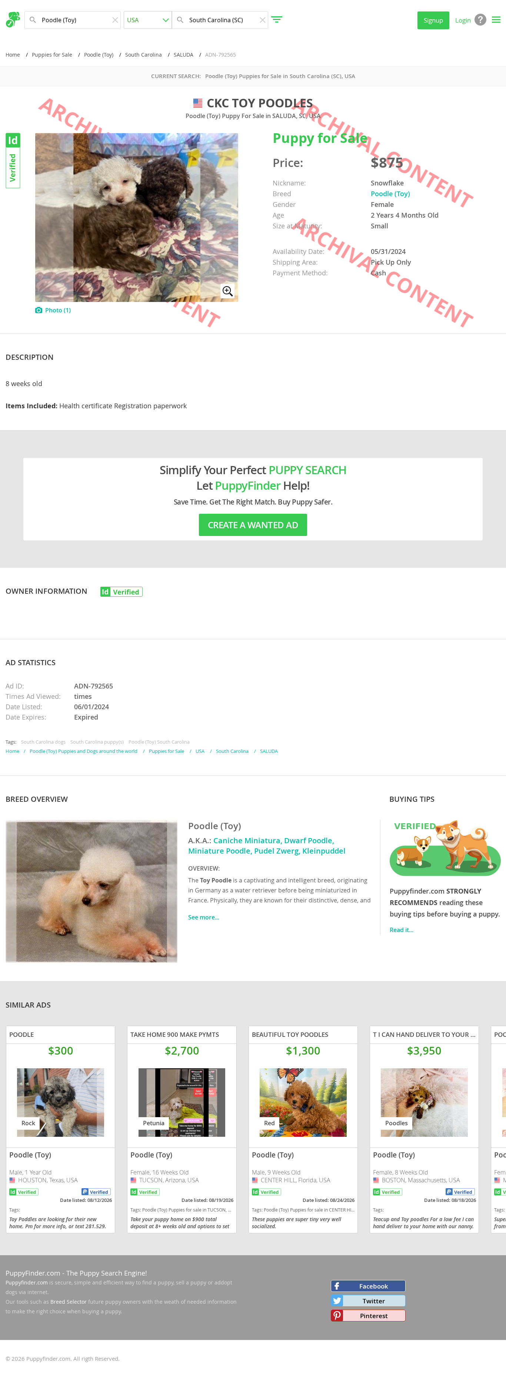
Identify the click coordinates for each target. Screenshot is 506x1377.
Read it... (401, 930)
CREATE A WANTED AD (253, 525)
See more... (203, 917)
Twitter (374, 1301)
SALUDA (183, 54)
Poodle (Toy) (98, 54)
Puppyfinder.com (27, 1282)
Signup (433, 20)
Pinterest (374, 1315)
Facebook (373, 1286)
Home (13, 54)
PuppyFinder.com (33, 1273)
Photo (58, 310)
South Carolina (143, 54)
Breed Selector (68, 1301)
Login (463, 20)
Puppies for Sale (52, 54)
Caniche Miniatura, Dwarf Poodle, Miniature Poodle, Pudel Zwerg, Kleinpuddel (267, 845)
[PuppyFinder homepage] (13, 19)
